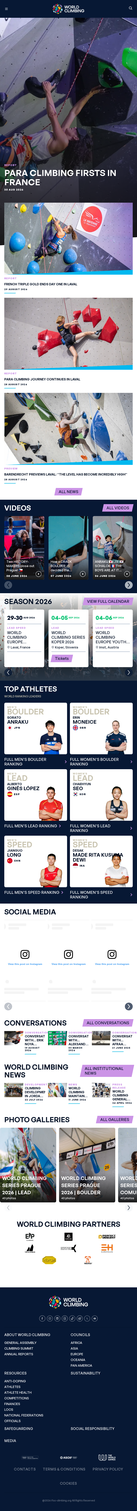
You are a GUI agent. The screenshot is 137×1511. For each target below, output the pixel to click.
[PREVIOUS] (8, 585)
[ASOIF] (68, 1457)
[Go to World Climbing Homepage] (68, 9)
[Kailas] (68, 1236)
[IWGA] (107, 1457)
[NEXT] (129, 585)
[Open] (22, 9)
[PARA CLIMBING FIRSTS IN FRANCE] (68, 131)
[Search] (130, 8)
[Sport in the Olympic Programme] (30, 1457)
